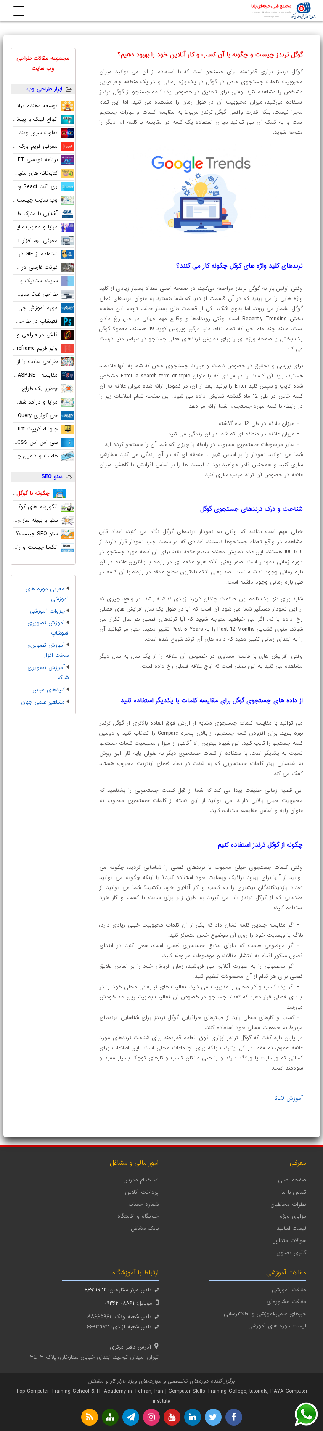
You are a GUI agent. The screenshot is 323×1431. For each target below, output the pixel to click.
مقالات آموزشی (289, 1290)
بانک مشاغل (145, 1228)
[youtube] (172, 1417)
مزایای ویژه (293, 1216)
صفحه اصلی (292, 1180)
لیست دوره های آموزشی (277, 1326)
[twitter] (213, 1417)
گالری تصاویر (291, 1253)
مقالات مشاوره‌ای (286, 1302)
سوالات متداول (289, 1241)
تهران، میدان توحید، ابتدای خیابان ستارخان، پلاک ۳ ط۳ (94, 1357)
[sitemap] (110, 1417)
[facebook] (233, 1417)
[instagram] (151, 1417)
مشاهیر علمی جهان (43, 702)
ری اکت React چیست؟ (30, 187)
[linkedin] (192, 1417)
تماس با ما (293, 1192)
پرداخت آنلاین (142, 1192)
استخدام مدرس (141, 1180)
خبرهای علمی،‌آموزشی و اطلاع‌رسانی (265, 1314)
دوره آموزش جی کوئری (30, 308)
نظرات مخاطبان (288, 1204)
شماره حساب (143, 1204)
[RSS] (89, 1417)
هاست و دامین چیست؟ (30, 456)
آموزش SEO (288, 1098)
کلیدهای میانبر (48, 690)
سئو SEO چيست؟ (37, 534)
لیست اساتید (291, 1228)
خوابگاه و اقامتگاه (138, 1216)
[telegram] (130, 1417)
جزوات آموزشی (47, 611)
